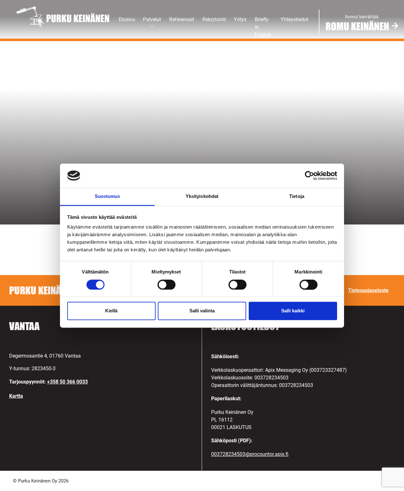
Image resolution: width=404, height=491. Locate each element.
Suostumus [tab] (107, 196)
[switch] (166, 284)
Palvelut (152, 19)
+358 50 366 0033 (67, 382)
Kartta (16, 396)
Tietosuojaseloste (368, 290)
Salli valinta (202, 311)
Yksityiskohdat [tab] (202, 196)
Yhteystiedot (294, 19)
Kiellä (111, 311)
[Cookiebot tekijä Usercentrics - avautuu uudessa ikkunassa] (309, 175)
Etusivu (127, 19)
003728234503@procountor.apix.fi (249, 454)
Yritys (240, 19)
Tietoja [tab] (296, 196)
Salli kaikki (293, 311)
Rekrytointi (214, 19)
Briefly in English (263, 27)
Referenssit (181, 19)
